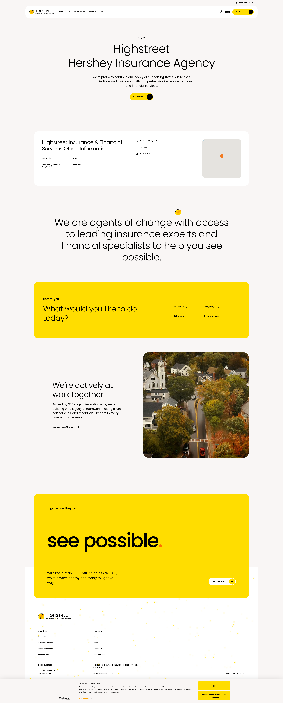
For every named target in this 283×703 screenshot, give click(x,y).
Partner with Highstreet (101, 673)
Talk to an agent (219, 581)
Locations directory (101, 654)
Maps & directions (147, 153)
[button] (221, 156)
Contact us (240, 12)
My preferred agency (148, 140)
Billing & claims (180, 316)
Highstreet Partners (242, 3)
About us (97, 637)
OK (214, 686)
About (91, 12)
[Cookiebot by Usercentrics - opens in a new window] (64, 698)
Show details (84, 698)
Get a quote (138, 97)
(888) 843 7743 (79, 164)
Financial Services (45, 654)
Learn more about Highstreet (64, 427)
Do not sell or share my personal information (214, 695)
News (103, 12)
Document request (211, 316)
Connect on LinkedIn (233, 673)
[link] (41, 12)
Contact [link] (143, 147)
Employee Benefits (45, 649)
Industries (78, 12)
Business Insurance (45, 643)
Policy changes (210, 307)
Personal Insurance (45, 637)
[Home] (64, 616)
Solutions (63, 12)
